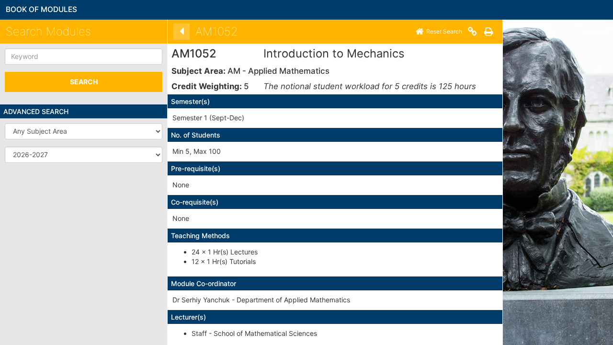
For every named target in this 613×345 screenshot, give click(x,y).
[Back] (181, 31)
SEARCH (84, 82)
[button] (83, 131)
